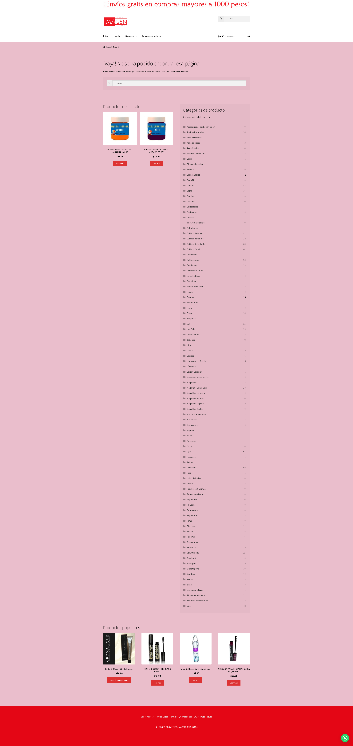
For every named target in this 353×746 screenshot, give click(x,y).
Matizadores (193, 425)
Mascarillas (192, 419)
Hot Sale (191, 329)
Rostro (190, 531)
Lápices (190, 355)
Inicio (105, 36)
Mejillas (190, 430)
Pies (189, 472)
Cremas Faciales (197, 222)
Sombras (191, 574)
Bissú (189, 158)
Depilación (192, 265)
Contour (191, 201)
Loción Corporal (194, 371)
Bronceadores (193, 174)
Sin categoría (193, 568)
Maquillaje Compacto (197, 387)
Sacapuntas (192, 542)
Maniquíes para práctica (198, 377)
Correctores (192, 206)
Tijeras (190, 579)
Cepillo (190, 196)
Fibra (189, 307)
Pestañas (191, 467)
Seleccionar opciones (119, 680)
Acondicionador (194, 137)
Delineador (192, 254)
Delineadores (193, 260)
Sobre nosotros (148, 716)
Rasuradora (192, 510)
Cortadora (191, 212)
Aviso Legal (162, 716)
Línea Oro (191, 366)
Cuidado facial (193, 249)
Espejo (190, 292)
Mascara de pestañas (196, 414)
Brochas (191, 169)
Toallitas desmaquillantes (199, 600)
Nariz (189, 435)
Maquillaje (191, 382)
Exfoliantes (192, 302)
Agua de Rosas (193, 142)
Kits (189, 345)
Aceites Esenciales (195, 132)
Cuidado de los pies (195, 238)
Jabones (191, 339)
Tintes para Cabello (196, 595)
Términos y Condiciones (180, 716)
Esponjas (191, 297)
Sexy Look (191, 558)
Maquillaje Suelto (195, 409)
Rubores (191, 536)
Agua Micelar (193, 148)
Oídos (189, 446)
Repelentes (192, 515)
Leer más (120, 163)
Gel (188, 323)
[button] (345, 738)
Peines (190, 462)
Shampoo (191, 563)
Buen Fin (191, 180)
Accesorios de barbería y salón (201, 126)
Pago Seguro (206, 716)
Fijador (190, 313)
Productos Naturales (196, 488)
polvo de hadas (194, 478)
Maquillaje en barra (196, 393)
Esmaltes (191, 281)
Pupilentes (192, 499)
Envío (196, 716)
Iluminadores (193, 334)
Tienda (116, 36)
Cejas (189, 190)
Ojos (189, 451)
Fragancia (191, 318)
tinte (189, 584)
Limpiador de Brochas (197, 361)
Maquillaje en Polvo (196, 398)
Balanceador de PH (196, 153)
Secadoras (191, 547)
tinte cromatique (195, 589)
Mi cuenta (129, 36)
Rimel (189, 520)
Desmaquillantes (195, 270)
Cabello (190, 185)
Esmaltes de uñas (195, 286)
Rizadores (191, 526)
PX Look (190, 504)
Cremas (190, 217)
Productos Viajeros (195, 494)
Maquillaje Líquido (195, 403)
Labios (190, 350)
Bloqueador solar (195, 164)
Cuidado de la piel (195, 233)
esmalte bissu (193, 276)
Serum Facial (193, 552)
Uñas (189, 605)
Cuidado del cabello (196, 244)
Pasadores (191, 456)
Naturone (191, 441)
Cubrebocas (192, 228)
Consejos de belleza (151, 36)
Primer (190, 483)
